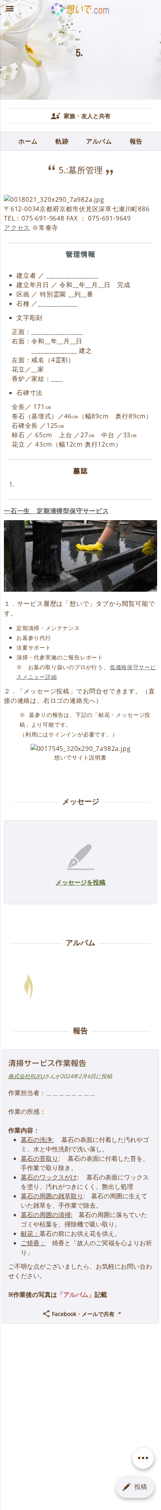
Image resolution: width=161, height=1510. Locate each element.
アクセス (17, 227)
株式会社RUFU (26, 1076)
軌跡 (61, 141)
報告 (136, 141)
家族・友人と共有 (86, 116)
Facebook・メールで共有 (83, 1314)
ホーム (28, 141)
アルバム (99, 141)
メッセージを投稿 (80, 882)
